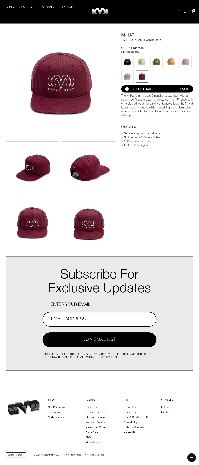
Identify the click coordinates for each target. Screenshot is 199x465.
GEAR (33, 7)
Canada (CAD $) (15, 455)
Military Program (94, 443)
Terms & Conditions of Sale (137, 417)
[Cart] (191, 11)
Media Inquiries (56, 417)
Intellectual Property (134, 427)
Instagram (166, 407)
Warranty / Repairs (95, 422)
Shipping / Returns (95, 417)
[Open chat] (191, 457)
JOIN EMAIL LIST (99, 340)
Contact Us (91, 407)
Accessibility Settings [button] (94, 455)
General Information (96, 412)
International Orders (96, 427)
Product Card (130, 407)
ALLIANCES (49, 7)
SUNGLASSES (15, 7)
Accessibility (130, 433)
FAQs (88, 438)
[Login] (185, 12)
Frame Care (92, 433)
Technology (54, 412)
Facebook (166, 412)
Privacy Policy (130, 422)
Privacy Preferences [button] (72, 455)
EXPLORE (68, 7)
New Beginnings (56, 407)
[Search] (179, 11)
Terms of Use (130, 412)
